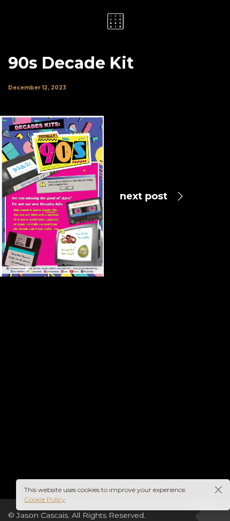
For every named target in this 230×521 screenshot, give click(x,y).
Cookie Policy (44, 499)
